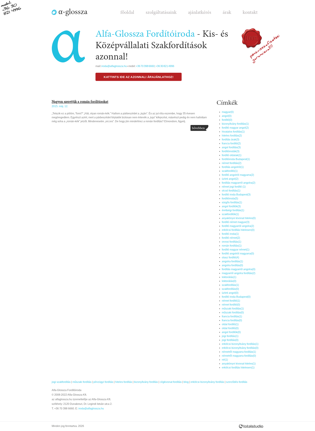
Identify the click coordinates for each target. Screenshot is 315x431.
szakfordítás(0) (230, 288)
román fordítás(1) (232, 245)
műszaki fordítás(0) (233, 312)
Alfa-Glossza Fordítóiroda (145, 34)
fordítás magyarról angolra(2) (238, 182)
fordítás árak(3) (230, 139)
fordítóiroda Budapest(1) (236, 159)
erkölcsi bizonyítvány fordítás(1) (240, 344)
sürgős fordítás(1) (232, 202)
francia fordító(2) (231, 143)
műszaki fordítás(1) (233, 308)
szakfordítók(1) (230, 214)
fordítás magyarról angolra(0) (238, 269)
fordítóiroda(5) (230, 198)
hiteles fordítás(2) (232, 135)
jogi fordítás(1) (230, 336)
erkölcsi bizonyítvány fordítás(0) (240, 347)
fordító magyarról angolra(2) (238, 226)
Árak (227, 12)
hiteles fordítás (123, 382)
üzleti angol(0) (230, 292)
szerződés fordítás (236, 382)
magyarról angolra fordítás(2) (238, 273)
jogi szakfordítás (61, 382)
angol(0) (226, 116)
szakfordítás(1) (230, 285)
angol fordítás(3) (231, 147)
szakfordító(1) (230, 171)
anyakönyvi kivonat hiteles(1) (239, 363)
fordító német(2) (231, 237)
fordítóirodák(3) (230, 151)
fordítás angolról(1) (233, 167)
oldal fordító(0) (230, 328)
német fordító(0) (231, 304)
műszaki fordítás (82, 382)
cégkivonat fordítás (171, 382)
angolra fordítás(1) (232, 261)
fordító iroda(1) (230, 233)
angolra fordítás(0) (232, 265)
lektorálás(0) (229, 281)
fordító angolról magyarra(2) (238, 174)
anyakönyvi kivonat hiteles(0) (239, 218)
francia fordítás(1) (232, 316)
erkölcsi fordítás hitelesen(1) (238, 367)
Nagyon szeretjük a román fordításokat (80, 102)
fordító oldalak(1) (231, 155)
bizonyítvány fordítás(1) (235, 123)
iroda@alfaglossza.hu (114, 66)
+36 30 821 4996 (165, 66)
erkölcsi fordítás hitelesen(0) (238, 230)
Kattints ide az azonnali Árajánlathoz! (138, 77)
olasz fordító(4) (230, 257)
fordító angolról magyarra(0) (238, 253)
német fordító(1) (231, 300)
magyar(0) (228, 112)
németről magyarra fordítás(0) (239, 355)
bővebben (198, 128)
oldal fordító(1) (230, 324)
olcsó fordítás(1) (231, 190)
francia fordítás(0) (232, 320)
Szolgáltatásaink (161, 12)
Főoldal (127, 12)
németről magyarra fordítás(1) (239, 351)
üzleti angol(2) (230, 178)
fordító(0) (227, 119)
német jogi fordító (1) (234, 186)
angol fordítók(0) (231, 332)
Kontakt (250, 12)
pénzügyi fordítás (103, 382)
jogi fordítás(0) (230, 340)
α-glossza (72, 11)
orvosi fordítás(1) (231, 241)
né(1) (225, 359)
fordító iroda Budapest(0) (236, 296)
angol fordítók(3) (231, 206)
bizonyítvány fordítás (146, 382)
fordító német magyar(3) (235, 222)
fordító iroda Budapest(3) (236, 194)
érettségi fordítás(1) (233, 210)
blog (186, 382)
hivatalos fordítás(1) (233, 131)
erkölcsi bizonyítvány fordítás (207, 382)
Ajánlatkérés (199, 12)
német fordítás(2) (231, 163)
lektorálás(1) (229, 277)
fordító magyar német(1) (235, 249)
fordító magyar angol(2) (235, 127)
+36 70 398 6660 (145, 66)
